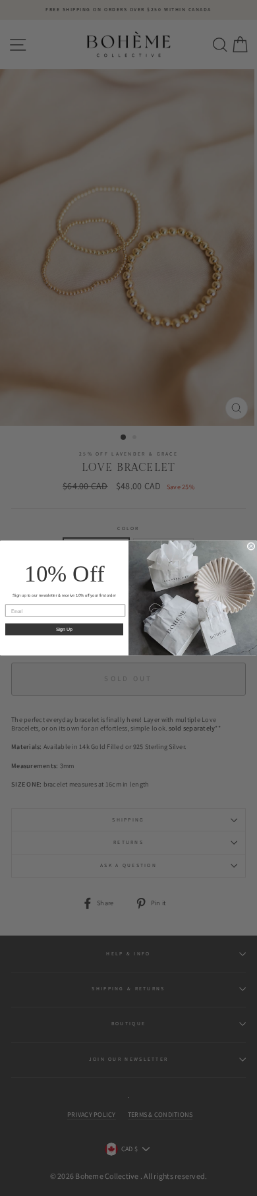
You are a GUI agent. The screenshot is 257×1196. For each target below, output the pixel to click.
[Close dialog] (251, 546)
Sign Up (64, 629)
